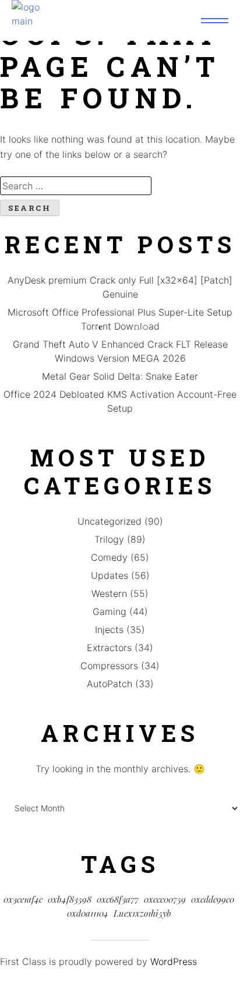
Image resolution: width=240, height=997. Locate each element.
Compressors (109, 665)
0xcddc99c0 (212, 899)
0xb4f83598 (69, 899)
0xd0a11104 (87, 913)
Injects (109, 629)
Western (109, 593)
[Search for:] (120, 185)
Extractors (109, 647)
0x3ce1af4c (23, 899)
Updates (109, 575)
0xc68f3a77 (118, 899)
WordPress (173, 961)
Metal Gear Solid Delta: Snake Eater (120, 376)
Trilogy (109, 539)
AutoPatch (109, 684)
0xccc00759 (165, 899)
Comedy (109, 557)
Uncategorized (109, 521)
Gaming (109, 611)
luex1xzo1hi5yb (142, 913)
